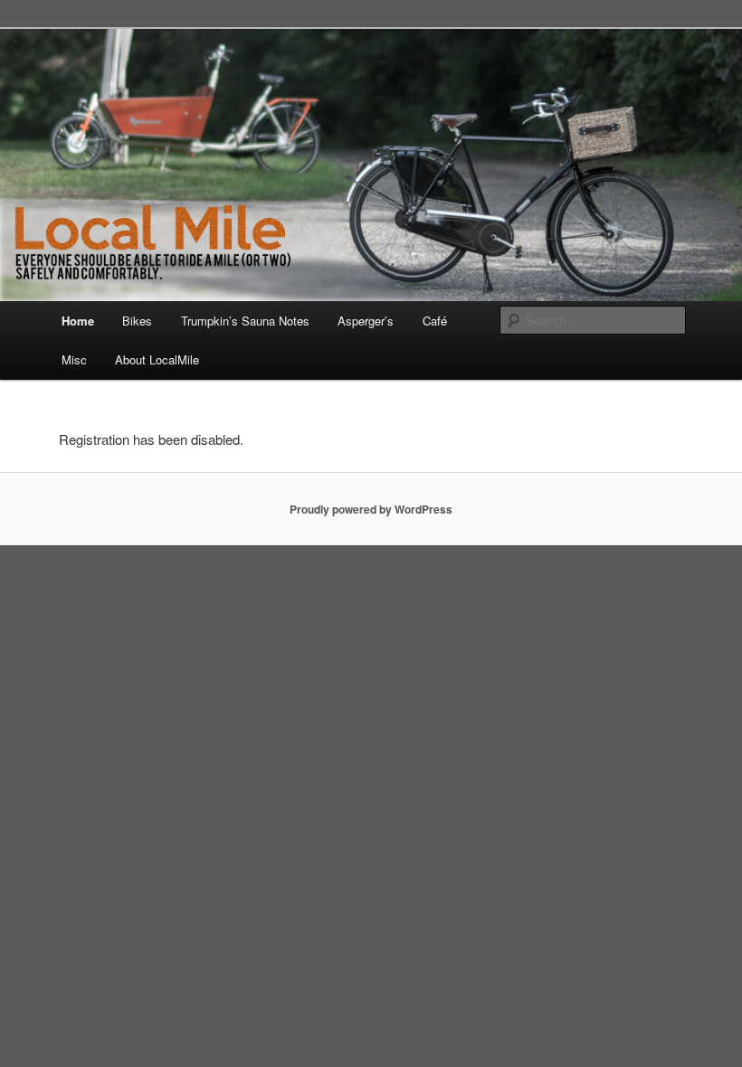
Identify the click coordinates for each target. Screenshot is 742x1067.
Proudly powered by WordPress (371, 509)
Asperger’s (366, 320)
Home (78, 320)
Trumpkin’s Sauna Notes (245, 320)
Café (435, 320)
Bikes (137, 320)
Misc (74, 359)
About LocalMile (157, 359)
